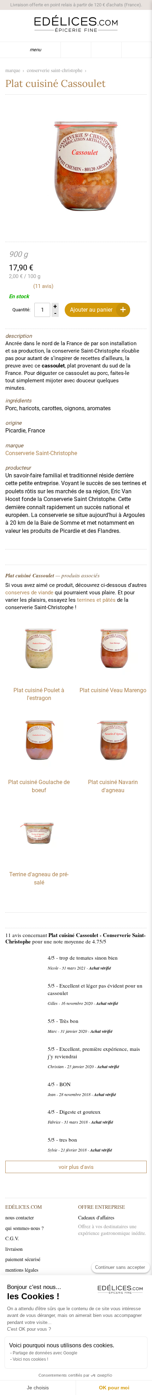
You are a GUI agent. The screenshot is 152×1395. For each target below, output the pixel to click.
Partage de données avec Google (45, 1352)
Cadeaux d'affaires (96, 1217)
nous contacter (19, 1217)
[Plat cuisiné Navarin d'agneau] (113, 769)
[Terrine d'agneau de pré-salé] (39, 861)
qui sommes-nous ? (24, 1228)
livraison (14, 1249)
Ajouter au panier (91, 309)
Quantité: (21, 309)
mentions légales (21, 1269)
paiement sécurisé (22, 1259)
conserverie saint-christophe (54, 70)
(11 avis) (43, 286)
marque (12, 70)
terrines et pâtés (96, 600)
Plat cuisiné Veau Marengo (113, 690)
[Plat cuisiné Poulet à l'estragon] (39, 677)
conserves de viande (29, 592)
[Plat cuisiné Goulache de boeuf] (39, 769)
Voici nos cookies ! (30, 1359)
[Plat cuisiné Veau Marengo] (113, 677)
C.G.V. (12, 1238)
